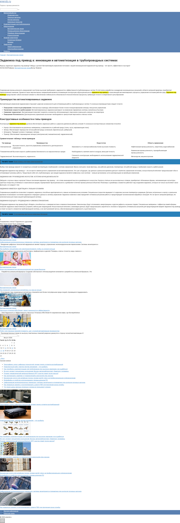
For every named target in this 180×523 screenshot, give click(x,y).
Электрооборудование (16, 49)
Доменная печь (13, 15)
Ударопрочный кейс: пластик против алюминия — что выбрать (26, 367)
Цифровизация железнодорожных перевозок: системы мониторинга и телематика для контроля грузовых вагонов (40, 242)
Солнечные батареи (14, 40)
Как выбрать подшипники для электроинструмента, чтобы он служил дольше (27, 249)
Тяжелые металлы (14, 17)
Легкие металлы (13, 20)
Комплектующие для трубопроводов (17, 24)
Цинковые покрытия (15, 22)
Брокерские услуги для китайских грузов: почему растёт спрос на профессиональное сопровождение (39, 378)
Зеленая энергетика (11, 38)
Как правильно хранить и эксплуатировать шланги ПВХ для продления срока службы (34, 385)
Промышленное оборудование (19, 31)
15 (12, 348)
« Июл (2, 358)
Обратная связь (9, 513)
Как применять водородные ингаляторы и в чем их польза (20, 290)
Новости (7, 51)
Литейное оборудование (16, 33)
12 (5, 348)
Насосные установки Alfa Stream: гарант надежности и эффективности (25, 310)
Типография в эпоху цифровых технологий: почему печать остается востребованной (33, 364)
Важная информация (11, 511)
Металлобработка (10, 13)
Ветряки (10, 42)
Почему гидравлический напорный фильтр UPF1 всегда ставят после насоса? (31, 373)
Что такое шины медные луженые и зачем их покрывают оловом (27, 387)
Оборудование (9, 26)
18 (3, 351)
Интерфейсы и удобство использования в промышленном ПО (26, 380)
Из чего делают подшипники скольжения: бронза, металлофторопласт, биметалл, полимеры (36, 371)
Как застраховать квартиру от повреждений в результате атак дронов (28, 376)
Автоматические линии (16, 29)
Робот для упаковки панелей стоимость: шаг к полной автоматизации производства (29, 331)
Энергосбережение (14, 47)
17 (1, 351)
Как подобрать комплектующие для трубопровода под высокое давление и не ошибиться (36, 369)
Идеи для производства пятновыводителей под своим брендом (22, 269)
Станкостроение (13, 35)
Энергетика (8, 44)
